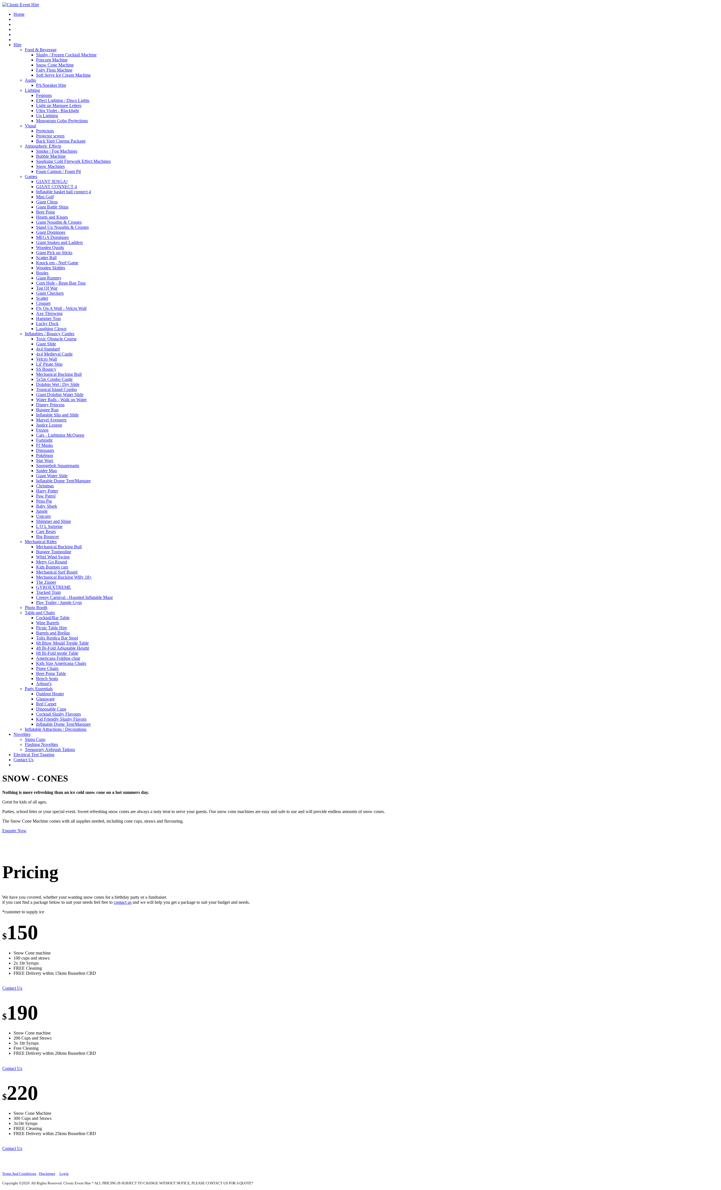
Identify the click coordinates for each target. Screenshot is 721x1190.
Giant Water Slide (52, 475)
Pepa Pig (44, 501)
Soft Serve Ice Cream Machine (63, 75)
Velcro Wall (46, 359)
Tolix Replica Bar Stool (57, 638)
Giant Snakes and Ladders (59, 242)
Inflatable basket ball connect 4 (63, 191)
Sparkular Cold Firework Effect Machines (73, 161)
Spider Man (46, 470)
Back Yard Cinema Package (61, 141)
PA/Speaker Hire (51, 85)
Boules (42, 272)
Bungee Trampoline (53, 551)
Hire (17, 44)
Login (64, 1173)
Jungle (42, 511)
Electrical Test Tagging (34, 754)
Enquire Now (14, 830)
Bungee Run (47, 409)
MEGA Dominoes (52, 237)
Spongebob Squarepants (57, 465)
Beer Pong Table (51, 673)
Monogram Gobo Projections (62, 120)
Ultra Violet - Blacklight (57, 110)
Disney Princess (50, 404)
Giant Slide (46, 343)
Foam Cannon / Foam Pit (58, 171)
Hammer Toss (48, 318)
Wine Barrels (47, 622)
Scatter (42, 298)
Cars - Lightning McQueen (60, 435)
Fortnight (44, 440)
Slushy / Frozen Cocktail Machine (66, 54)
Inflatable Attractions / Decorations (55, 729)
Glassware (45, 698)
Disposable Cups (51, 709)
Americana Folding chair (58, 658)
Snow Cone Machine (55, 65)
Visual (30, 125)
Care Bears (46, 531)
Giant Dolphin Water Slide (59, 394)
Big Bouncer (47, 536)
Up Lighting (47, 115)
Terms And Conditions (19, 1173)
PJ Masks (44, 445)
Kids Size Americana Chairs (61, 663)
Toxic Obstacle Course (56, 338)
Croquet (43, 303)
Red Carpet (46, 703)
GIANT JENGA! (52, 181)
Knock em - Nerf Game (57, 262)
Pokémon (44, 455)
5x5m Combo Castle (54, 379)
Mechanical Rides (41, 541)
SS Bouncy (46, 369)
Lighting (32, 90)
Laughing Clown (51, 328)
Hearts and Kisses (52, 217)
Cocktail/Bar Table (53, 617)
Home (19, 14)
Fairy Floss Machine (54, 70)
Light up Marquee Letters (58, 105)
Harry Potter (47, 491)
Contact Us (24, 759)
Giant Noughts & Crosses (59, 222)
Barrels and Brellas (53, 632)
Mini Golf (45, 196)
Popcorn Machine (52, 59)
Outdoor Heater (50, 693)
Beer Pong (45, 212)
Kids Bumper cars (52, 567)
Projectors (45, 130)
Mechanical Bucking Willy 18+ (64, 577)
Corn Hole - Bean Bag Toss (61, 283)
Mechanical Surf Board (56, 572)
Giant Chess (47, 201)
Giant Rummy (48, 278)
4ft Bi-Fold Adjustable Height (62, 648)
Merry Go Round (51, 562)
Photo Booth (36, 607)
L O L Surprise (49, 526)
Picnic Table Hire (51, 627)
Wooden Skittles (50, 267)
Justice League (49, 425)
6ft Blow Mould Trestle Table (62, 643)
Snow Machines (50, 166)
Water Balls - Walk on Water (61, 399)
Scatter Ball (46, 257)
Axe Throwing (49, 313)
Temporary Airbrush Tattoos (50, 749)
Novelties (22, 734)
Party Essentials (39, 688)
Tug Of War (46, 288)
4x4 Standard (48, 349)
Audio (30, 80)
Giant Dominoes (50, 232)
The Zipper (46, 582)
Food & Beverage (41, 49)
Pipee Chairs (47, 668)
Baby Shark (46, 506)
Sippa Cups (35, 739)
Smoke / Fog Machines (56, 151)
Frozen (42, 430)
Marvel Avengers (51, 420)
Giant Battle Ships (52, 207)
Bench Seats (47, 678)
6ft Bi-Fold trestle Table (57, 653)
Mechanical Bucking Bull (59, 374)
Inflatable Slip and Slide (57, 414)
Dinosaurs (45, 450)
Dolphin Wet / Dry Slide (57, 384)
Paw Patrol (45, 496)
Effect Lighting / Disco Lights (62, 100)
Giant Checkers (50, 293)
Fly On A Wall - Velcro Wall (61, 308)
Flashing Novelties (41, 744)
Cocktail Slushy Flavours (58, 714)
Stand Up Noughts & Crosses (62, 227)
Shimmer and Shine (53, 521)
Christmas (45, 485)
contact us (123, 902)
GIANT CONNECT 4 (56, 186)
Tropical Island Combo (56, 389)
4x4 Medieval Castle (54, 354)
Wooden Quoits (50, 247)
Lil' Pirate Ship (49, 364)
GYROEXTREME (53, 587)
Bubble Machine (51, 156)
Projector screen (50, 136)
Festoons (44, 95)
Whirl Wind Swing (53, 556)
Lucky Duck (47, 323)
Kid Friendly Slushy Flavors (61, 719)
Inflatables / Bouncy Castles (49, 333)
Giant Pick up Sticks (54, 252)
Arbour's (44, 683)
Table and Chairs (40, 612)
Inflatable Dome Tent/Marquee (63, 480)
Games (31, 176)
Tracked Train (48, 592)
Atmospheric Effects (43, 146)
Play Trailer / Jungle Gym (59, 602)
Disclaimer (47, 1173)
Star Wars (44, 460)
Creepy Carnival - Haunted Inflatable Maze (74, 597)
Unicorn (43, 516)
